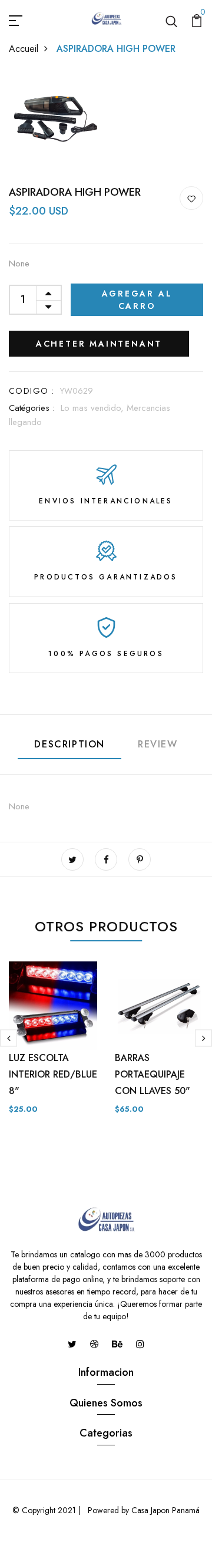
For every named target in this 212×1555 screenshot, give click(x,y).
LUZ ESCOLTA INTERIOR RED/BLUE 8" (53, 1074)
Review (158, 744)
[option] (53, 1047)
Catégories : (32, 407)
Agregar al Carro (137, 300)
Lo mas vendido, (94, 407)
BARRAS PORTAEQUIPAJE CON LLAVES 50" (152, 1074)
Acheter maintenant (99, 344)
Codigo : (31, 391)
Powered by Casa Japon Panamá (142, 1510)
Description (69, 744)
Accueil (23, 48)
